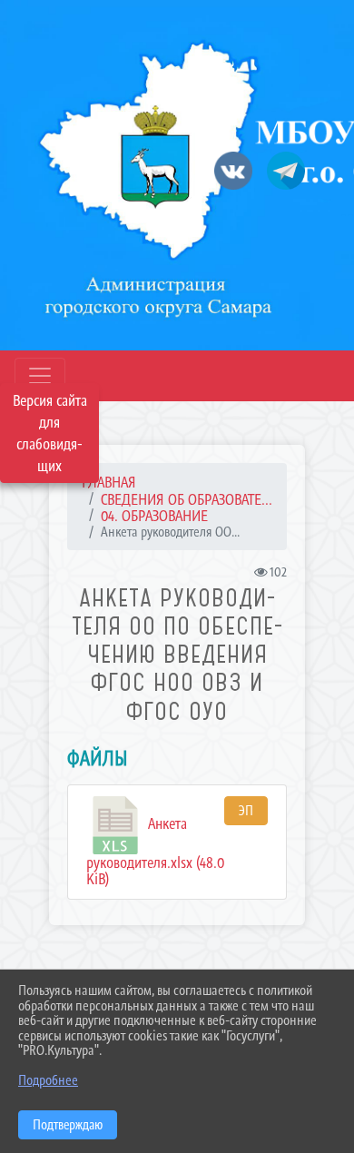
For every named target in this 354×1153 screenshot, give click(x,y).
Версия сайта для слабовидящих (50, 433)
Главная (109, 482)
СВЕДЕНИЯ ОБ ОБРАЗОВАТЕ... (186, 499)
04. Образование (154, 516)
